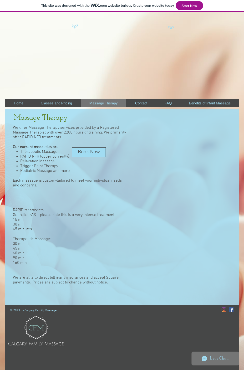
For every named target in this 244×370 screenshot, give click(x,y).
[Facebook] (231, 309)
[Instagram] (224, 309)
